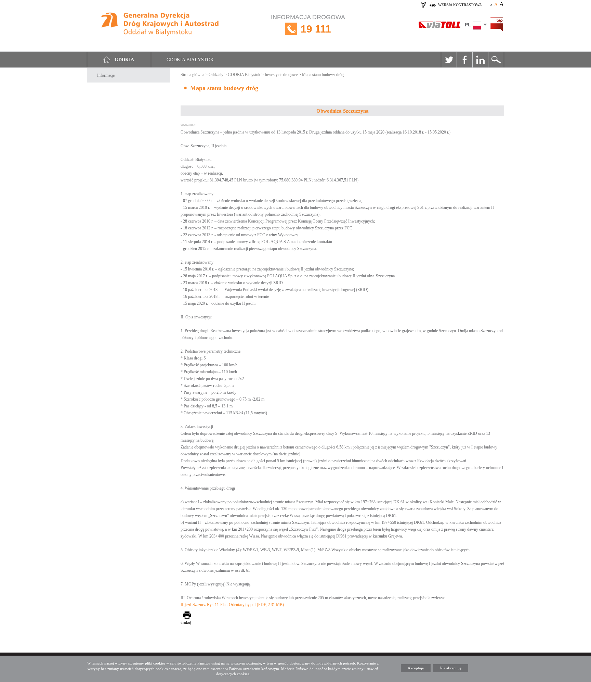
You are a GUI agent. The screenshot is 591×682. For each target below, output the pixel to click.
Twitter (449, 59)
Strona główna (192, 74)
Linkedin (480, 59)
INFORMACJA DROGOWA (308, 24)
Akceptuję (416, 668)
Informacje (106, 75)
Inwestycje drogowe (281, 74)
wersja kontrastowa (460, 5)
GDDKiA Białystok (244, 74)
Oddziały (216, 74)
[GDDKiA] (160, 25)
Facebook (464, 59)
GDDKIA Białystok (190, 59)
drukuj (186, 622)
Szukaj (496, 59)
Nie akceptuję (450, 668)
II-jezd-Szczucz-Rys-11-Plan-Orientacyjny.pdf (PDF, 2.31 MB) (232, 604)
